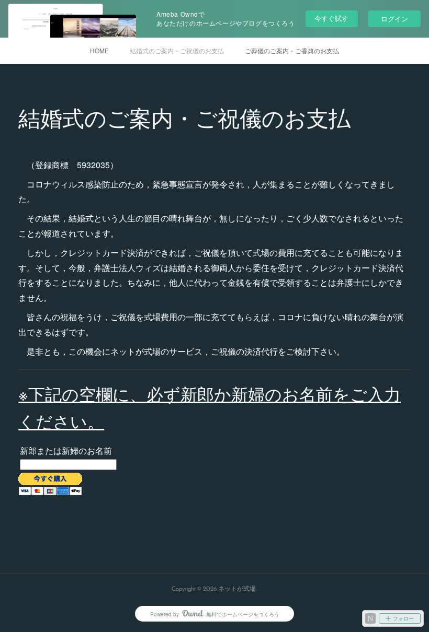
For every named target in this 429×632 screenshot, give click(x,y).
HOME (99, 50)
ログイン (394, 19)
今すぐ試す (331, 18)
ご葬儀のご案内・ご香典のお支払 (292, 50)
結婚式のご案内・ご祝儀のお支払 (177, 50)
